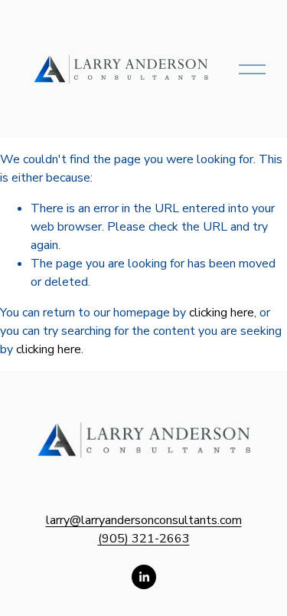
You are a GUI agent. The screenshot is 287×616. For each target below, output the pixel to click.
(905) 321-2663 (144, 538)
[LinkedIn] (144, 577)
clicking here (221, 312)
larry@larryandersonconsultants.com (144, 520)
